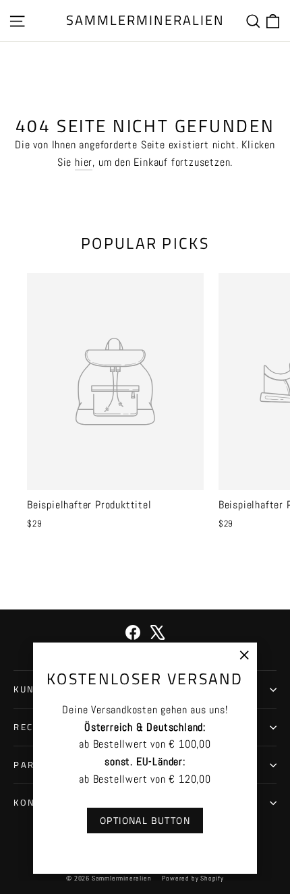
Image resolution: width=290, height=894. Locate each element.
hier (83, 162)
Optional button (145, 820)
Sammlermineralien (145, 19)
